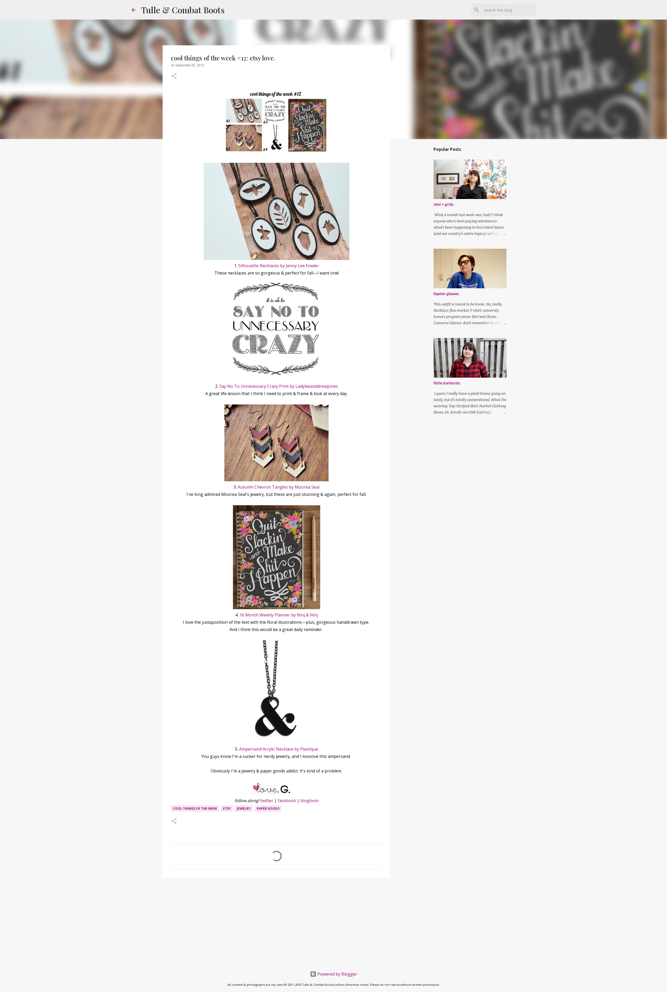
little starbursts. (447, 383)
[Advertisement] (276, 921)
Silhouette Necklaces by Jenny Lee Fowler (278, 266)
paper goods (268, 808)
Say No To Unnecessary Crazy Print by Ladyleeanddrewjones (278, 386)
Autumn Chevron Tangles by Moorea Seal (278, 487)
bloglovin (309, 800)
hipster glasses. (446, 294)
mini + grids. (444, 204)
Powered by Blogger (336, 974)
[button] (174, 76)
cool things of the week (195, 808)
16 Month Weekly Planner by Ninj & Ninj (278, 615)
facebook (287, 800)
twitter (266, 800)
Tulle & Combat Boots (183, 9)
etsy (227, 808)
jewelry (244, 808)
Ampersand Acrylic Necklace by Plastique (278, 749)
